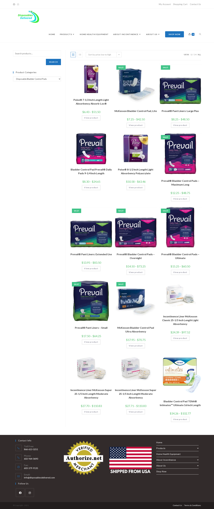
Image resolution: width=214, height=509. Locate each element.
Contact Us (195, 4)
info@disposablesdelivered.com (39, 477)
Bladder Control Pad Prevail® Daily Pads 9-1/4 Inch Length (91, 171)
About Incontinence (166, 460)
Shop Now (161, 471)
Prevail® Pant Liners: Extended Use (91, 254)
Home (159, 442)
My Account (165, 4)
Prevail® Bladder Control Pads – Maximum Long (180, 182)
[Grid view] (73, 54)
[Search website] (200, 34)
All (199, 54)
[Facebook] (14, 4)
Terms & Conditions (192, 505)
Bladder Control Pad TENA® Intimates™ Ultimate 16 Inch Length (180, 403)
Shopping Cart (180, 4)
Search (53, 62)
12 (191, 54)
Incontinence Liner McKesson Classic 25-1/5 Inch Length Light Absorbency (180, 320)
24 (195, 54)
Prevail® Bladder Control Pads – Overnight (136, 256)
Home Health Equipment (168, 454)
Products (160, 448)
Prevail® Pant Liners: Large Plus (180, 110)
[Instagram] (18, 4)
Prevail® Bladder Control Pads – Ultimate (180, 256)
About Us (161, 465)
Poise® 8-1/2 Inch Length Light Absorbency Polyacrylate (135, 171)
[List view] (80, 54)
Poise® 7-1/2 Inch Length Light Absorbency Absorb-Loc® (91, 101)
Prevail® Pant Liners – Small (91, 327)
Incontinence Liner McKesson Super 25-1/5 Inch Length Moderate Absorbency (91, 393)
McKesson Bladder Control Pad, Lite (136, 110)
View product (91, 118)
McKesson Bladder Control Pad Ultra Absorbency (135, 329)
